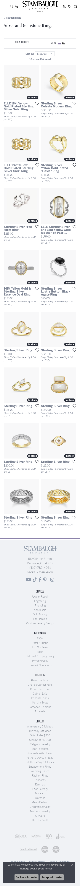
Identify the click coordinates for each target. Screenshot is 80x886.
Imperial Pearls (40, 698)
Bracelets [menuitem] (40, 793)
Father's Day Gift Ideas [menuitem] (40, 757)
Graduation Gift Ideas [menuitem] (40, 753)
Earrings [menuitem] (40, 784)
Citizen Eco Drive (40, 689)
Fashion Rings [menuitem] (40, 775)
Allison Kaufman (40, 680)
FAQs (40, 638)
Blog (40, 651)
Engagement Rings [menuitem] (40, 766)
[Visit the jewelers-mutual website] (28, 849)
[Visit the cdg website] (45, 849)
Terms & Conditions (40, 665)
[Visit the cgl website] (56, 849)
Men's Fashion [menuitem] (40, 802)
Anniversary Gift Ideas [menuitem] (40, 726)
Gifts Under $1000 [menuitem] (40, 740)
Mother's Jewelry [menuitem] (40, 811)
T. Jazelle (40, 711)
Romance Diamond (40, 707)
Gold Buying (40, 614)
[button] (11, 6)
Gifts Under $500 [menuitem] (40, 735)
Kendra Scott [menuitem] (40, 820)
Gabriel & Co (40, 693)
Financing (40, 605)
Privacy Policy (40, 660)
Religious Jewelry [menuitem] (40, 744)
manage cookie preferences (36, 868)
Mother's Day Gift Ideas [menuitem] (40, 762)
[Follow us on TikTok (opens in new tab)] (35, 579)
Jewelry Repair (40, 596)
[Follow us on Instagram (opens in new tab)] (52, 579)
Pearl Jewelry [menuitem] (40, 789)
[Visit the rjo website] (49, 836)
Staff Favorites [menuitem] (40, 749)
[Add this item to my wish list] (36, 103)
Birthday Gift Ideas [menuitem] (40, 731)
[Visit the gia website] (21, 836)
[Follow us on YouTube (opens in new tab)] (28, 579)
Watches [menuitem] (40, 798)
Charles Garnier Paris (40, 684)
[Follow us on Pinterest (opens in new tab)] (45, 579)
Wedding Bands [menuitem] (40, 771)
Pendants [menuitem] (40, 780)
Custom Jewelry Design (40, 623)
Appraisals (40, 610)
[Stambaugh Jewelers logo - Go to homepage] (40, 6)
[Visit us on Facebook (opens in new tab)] (40, 579)
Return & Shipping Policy (40, 656)
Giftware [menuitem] (40, 815)
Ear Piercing (40, 619)
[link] (16, 6)
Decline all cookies (26, 877)
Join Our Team (40, 647)
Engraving (40, 601)
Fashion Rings (13, 17)
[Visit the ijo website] (36, 836)
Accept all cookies (52, 877)
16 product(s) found (40, 59)
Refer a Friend (40, 643)
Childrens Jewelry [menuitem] (40, 806)
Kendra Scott (40, 702)
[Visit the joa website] (60, 836)
